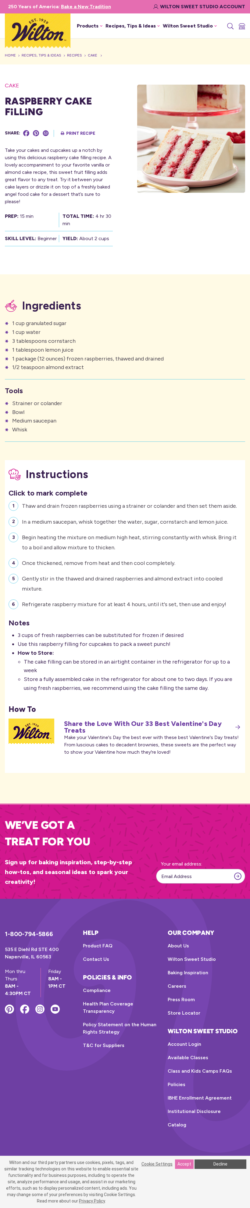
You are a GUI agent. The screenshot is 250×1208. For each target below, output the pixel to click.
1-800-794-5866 (29, 934)
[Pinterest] (36, 133)
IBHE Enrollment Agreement (200, 1098)
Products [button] (87, 26)
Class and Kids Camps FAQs (200, 1071)
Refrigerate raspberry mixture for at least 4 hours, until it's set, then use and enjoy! (124, 604)
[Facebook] (26, 133)
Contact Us (96, 959)
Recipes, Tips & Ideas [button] (130, 26)
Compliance (97, 990)
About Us (178, 946)
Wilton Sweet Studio (192, 959)
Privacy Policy (92, 1201)
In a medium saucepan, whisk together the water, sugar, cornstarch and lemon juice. (125, 521)
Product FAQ (97, 946)
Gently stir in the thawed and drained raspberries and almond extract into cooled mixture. (122, 583)
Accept (184, 1164)
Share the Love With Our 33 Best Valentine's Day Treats (143, 727)
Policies (176, 1084)
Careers (177, 986)
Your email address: (181, 864)
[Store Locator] (241, 26)
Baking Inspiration (188, 973)
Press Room (181, 999)
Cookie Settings (157, 1164)
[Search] (230, 26)
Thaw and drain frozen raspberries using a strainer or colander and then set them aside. (129, 506)
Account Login (184, 1044)
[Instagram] (40, 1009)
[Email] (46, 133)
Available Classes (188, 1057)
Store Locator (184, 1013)
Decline (220, 1164)
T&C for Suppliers (103, 1045)
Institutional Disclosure (194, 1111)
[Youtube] (55, 1009)
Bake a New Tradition (86, 6)
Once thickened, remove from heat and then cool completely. (98, 563)
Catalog (177, 1125)
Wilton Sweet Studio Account (202, 6)
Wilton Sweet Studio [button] (188, 26)
